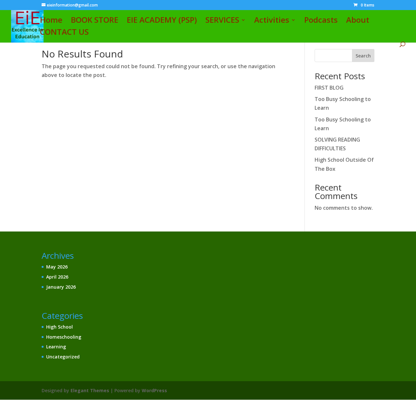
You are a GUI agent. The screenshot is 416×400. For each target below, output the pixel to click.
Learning (56, 347)
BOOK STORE (94, 21)
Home (51, 21)
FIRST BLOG (329, 87)
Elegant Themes (90, 390)
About (357, 21)
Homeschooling (63, 337)
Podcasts (321, 21)
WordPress (154, 390)
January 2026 (61, 287)
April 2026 (57, 277)
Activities (271, 21)
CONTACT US (64, 33)
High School (59, 327)
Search (363, 56)
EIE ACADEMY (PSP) (162, 21)
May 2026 (57, 267)
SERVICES (222, 21)
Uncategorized (63, 357)
